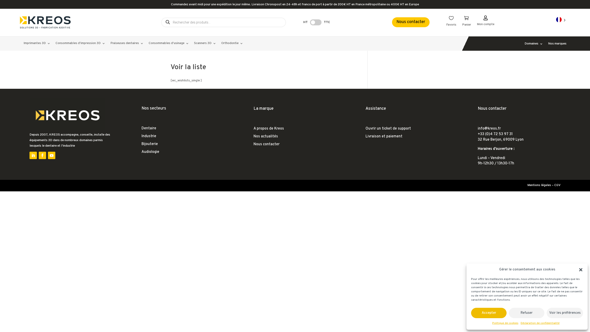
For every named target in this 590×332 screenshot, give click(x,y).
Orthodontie (230, 43)
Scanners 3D (203, 43)
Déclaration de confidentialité (540, 323)
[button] (580, 269)
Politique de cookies (505, 323)
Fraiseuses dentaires (124, 43)
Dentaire (149, 128)
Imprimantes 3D (35, 43)
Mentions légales (539, 185)
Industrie (149, 136)
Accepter (489, 313)
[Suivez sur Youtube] (51, 155)
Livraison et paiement (384, 136)
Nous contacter (410, 22)
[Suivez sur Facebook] (42, 155)
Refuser (527, 313)
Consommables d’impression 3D (78, 43)
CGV (557, 185)
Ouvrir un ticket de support (388, 128)
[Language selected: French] (561, 20)
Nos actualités (266, 136)
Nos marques (557, 44)
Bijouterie (150, 144)
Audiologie (150, 152)
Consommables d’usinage (166, 43)
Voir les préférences (565, 313)
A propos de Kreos (269, 128)
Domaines (531, 44)
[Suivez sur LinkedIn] (33, 155)
